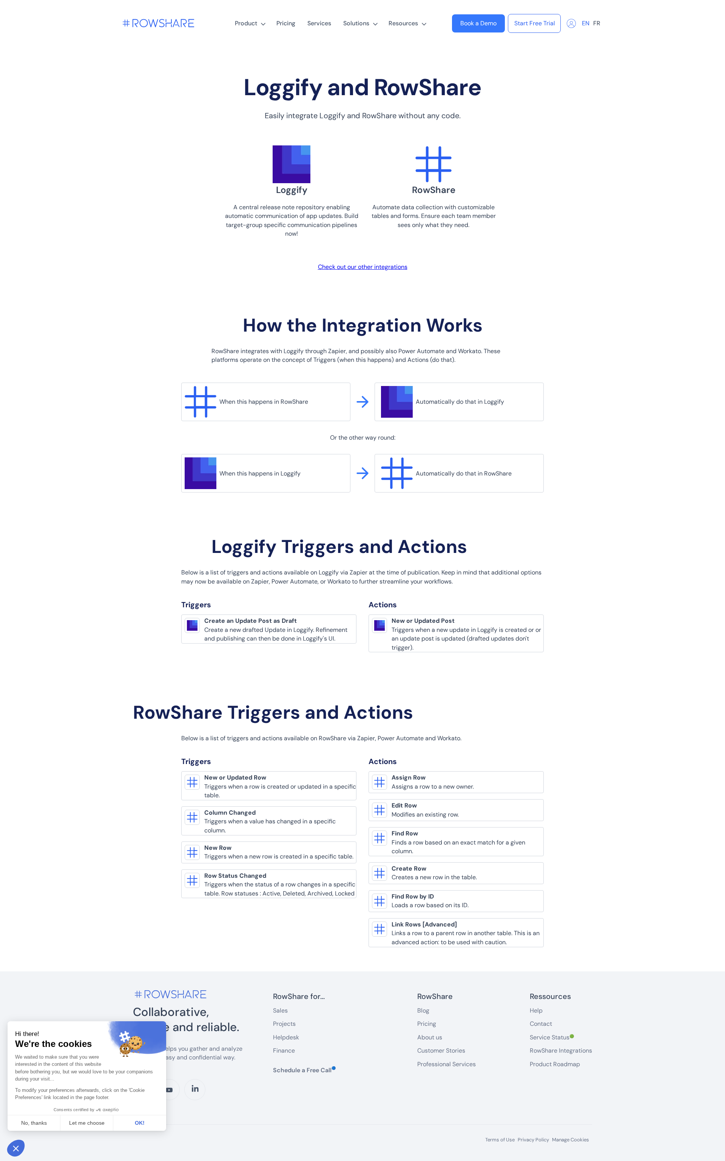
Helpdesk (286, 1037)
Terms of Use (500, 1140)
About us (429, 1037)
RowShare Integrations (561, 1050)
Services (319, 23)
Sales (280, 1010)
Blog (423, 1010)
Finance (284, 1050)
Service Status (552, 1037)
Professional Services (446, 1064)
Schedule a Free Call (304, 1070)
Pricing (285, 23)
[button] (249, 23)
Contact (541, 1024)
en (585, 23)
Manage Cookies (570, 1139)
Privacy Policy (533, 1140)
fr (596, 23)
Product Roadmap (555, 1064)
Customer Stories (441, 1050)
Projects (284, 1024)
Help (536, 1010)
